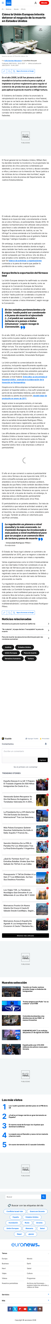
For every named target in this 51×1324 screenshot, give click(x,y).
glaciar (31, 1234)
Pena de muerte (30, 653)
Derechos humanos (13, 658)
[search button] (43, 1196)
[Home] (2, 9)
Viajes (4, 1273)
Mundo (16, 9)
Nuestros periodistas (10, 1283)
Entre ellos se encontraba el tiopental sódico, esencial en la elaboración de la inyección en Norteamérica (24, 380)
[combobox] (25, 1196)
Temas (4, 1253)
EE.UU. (23, 9)
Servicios (5, 1295)
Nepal (19, 1234)
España (16, 1217)
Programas (31, 1278)
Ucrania (39, 1223)
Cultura (29, 1273)
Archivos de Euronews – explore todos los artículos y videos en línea (38, 1285)
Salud (42, 1228)
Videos (4, 1278)
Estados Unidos (24, 647)
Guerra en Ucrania (37, 1211)
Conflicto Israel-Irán (15, 1211)
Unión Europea (11, 653)
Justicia (8, 647)
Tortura (31, 658)
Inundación (13, 1223)
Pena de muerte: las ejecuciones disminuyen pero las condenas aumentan (22, 638)
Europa (4, 1258)
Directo (44, 3)
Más (3, 1301)
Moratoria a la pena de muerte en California (18, 624)
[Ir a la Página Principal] (8, 3)
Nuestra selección (14, 982)
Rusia (27, 1223)
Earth (29, 1263)
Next (4, 1268)
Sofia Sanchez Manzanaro (13, 60)
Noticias (8, 9)
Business (5, 1263)
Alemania (29, 1228)
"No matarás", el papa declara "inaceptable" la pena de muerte (23, 630)
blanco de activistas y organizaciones (25, 260)
